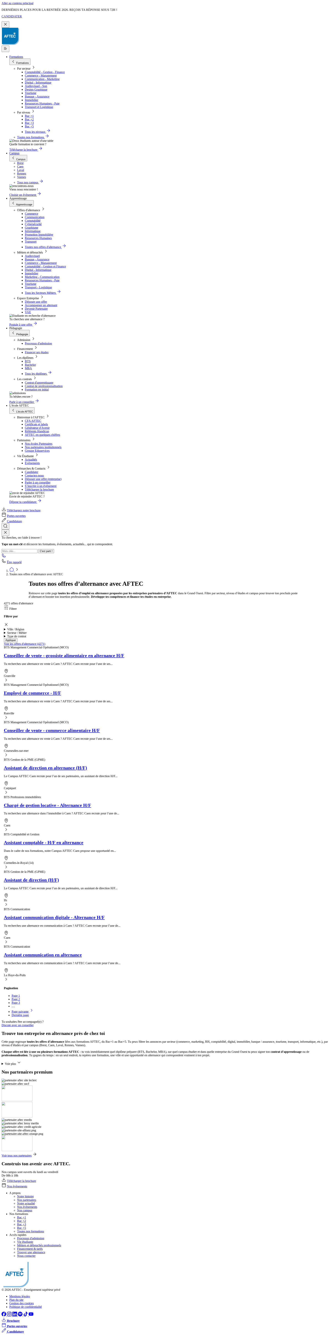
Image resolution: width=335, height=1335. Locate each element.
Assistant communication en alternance (43, 954)
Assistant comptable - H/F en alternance (43, 842)
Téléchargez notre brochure (24, 510)
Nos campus (24, 1210)
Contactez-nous (34, 475)
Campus (14, 153)
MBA (28, 368)
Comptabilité (33, 220)
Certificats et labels (36, 424)
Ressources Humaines (38, 238)
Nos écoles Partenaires (38, 443)
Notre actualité (26, 1203)
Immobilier (31, 100)
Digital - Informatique (38, 82)
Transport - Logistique (38, 287)
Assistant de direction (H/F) (31, 880)
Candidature (14, 521)
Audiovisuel (32, 256)
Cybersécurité (33, 224)
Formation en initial (37, 389)
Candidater (31, 472)
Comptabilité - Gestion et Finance (45, 266)
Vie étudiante (25, 1241)
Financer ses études (36, 352)
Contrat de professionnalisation (44, 386)
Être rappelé (14, 562)
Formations (16, 56)
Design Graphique (36, 89)
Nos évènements (17, 1186)
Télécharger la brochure (39, 489)
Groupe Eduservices (37, 450)
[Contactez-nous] (4, 556)
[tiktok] (26, 1315)
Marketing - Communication (42, 277)
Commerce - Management (41, 75)
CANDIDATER (12, 16)
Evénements (32, 463)
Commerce (31, 213)
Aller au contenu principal (17, 3)
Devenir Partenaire (36, 308)
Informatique (33, 231)
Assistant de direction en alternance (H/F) (45, 767)
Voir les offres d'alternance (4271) (24, 643)
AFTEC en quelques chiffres (42, 434)
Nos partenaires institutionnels (43, 447)
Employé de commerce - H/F (32, 693)
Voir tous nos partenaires (17, 1155)
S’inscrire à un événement (40, 486)
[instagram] (9, 1315)
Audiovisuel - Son (36, 86)
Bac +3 (29, 123)
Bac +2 (29, 119)
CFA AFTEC (33, 420)
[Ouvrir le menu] (5, 49)
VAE (28, 312)
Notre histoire (25, 1196)
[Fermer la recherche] (5, 533)
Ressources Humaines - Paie (42, 103)
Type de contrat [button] (16, 636)
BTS (28, 361)
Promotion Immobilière (39, 234)
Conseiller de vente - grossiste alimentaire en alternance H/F (64, 655)
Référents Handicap (37, 431)
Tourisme (30, 93)
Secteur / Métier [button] (17, 632)
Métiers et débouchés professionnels (39, 1245)
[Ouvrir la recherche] (5, 526)
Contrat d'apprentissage (39, 382)
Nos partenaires (26, 1200)
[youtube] (31, 1315)
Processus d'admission (38, 343)
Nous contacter (26, 1255)
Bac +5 (29, 126)
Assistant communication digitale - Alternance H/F (54, 917)
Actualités (31, 459)
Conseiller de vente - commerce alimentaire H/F (52, 730)
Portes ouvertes (16, 515)
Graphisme (31, 227)
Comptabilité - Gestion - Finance (45, 72)
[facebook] (4, 1315)
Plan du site (16, 1299)
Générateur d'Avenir (37, 427)
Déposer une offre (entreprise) (43, 479)
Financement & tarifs (30, 1248)
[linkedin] (15, 1315)
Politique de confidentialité (25, 1306)
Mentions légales (19, 1296)
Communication (34, 217)
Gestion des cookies (21, 1303)
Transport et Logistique (39, 107)
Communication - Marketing (42, 79)
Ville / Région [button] (15, 629)
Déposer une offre (36, 301)
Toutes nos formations (30, 1231)
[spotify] (20, 1315)
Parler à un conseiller (37, 482)
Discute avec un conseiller (18, 1025)
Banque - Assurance (37, 96)
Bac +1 (29, 116)
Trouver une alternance (31, 1252)
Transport (30, 241)
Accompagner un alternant (41, 305)
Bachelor (30, 364)
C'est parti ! (46, 551)
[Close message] (5, 24)
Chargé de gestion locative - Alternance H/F (47, 805)
